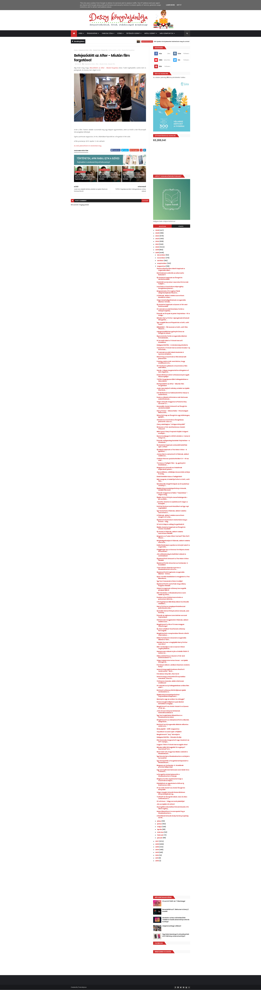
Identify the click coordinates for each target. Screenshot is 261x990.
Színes (119, 33)
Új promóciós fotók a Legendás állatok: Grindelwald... (172, 337)
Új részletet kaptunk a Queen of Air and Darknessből (172, 305)
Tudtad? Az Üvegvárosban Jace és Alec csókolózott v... (172, 798)
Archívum (162, 226)
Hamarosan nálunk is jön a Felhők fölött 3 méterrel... (173, 652)
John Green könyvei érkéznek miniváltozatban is (168, 712)
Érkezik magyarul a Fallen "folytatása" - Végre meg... (172, 494)
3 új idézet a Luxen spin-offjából (169, 732)
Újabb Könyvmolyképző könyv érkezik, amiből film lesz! (171, 489)
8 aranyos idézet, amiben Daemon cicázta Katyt (173, 666)
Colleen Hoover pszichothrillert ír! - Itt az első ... (173, 459)
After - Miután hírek (94, 50)
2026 (157, 230)
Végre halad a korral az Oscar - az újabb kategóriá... (172, 661)
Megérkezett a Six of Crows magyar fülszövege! (170, 625)
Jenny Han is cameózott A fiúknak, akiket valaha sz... (173, 455)
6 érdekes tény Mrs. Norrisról (168, 674)
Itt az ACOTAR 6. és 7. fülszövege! (173, 901)
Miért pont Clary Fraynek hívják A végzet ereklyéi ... (172, 432)
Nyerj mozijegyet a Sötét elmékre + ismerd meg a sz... (173, 437)
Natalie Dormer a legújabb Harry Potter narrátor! (172, 643)
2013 (157, 852)
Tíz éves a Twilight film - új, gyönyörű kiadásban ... (171, 464)
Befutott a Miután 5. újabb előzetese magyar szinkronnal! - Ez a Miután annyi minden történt (109, 176)
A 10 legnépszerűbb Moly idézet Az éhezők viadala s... (173, 603)
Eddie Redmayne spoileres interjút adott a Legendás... (173, 546)
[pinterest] (183, 987)
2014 (157, 850)
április (159, 829)
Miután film (104, 50)
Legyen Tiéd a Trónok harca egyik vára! (172, 745)
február (160, 835)
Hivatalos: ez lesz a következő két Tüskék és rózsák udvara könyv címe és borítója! (175, 920)
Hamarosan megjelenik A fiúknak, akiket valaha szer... (172, 621)
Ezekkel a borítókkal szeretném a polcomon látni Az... (170, 598)
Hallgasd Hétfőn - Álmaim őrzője (169, 737)
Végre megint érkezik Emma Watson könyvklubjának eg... (171, 793)
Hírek (81, 33)
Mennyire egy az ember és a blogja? (171, 699)
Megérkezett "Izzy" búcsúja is (168, 734)
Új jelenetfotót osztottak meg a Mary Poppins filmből (171, 585)
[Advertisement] (171, 158)
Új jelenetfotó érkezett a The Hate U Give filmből (173, 559)
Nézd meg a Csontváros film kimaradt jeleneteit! (171, 358)
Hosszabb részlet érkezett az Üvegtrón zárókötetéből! (172, 407)
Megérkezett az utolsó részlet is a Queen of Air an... (173, 707)
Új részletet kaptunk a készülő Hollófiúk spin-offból (172, 446)
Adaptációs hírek (120, 41)
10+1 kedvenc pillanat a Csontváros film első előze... (172, 367)
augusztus (161, 266)
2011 (157, 858)
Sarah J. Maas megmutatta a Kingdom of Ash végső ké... (173, 371)
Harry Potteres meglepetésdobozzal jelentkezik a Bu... (171, 607)
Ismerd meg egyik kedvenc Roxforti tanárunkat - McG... (170, 670)
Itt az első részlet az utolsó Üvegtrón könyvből (171, 789)
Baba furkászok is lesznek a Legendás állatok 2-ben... (171, 639)
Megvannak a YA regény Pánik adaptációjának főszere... (168, 292)
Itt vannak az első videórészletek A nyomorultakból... (170, 353)
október (160, 261)
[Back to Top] (189, 987)
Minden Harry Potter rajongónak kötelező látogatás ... (173, 319)
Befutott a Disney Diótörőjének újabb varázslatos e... (171, 691)
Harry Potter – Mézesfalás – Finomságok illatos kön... (172, 412)
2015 (157, 847)
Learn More (170, 5)
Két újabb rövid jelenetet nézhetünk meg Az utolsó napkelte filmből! (151, 41)
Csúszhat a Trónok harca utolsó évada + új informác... (173, 349)
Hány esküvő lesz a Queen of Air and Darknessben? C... (171, 657)
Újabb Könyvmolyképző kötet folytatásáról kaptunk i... (168, 695)
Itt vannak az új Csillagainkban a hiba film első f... (173, 686)
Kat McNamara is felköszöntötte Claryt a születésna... (173, 394)
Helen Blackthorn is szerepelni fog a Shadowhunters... (171, 812)
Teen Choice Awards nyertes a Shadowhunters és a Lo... (169, 568)
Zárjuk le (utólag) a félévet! (171, 926)
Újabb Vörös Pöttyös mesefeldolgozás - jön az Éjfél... (172, 498)
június (159, 824)
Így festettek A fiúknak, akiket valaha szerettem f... (171, 512)
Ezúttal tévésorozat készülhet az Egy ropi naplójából (173, 507)
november (161, 258)
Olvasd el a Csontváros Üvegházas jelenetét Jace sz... (170, 421)
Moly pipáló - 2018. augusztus (168, 729)
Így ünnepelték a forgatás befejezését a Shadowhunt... (172, 762)
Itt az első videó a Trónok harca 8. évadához (170, 341)
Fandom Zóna (107, 33)
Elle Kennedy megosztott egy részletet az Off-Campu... (173, 741)
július (159, 821)
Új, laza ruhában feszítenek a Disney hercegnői (171, 630)
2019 (157, 250)
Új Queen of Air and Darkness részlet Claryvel (171, 428)
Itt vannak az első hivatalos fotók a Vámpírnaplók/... (170, 310)
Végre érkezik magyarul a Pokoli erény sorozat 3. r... (172, 403)
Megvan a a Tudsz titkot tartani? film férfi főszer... (173, 537)
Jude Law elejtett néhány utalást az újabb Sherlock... (173, 389)
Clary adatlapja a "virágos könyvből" (171, 424)
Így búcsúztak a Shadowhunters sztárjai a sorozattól (173, 757)
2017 (157, 841)
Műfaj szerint (149, 33)
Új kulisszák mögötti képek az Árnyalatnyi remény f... (173, 485)
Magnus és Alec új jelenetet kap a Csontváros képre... (170, 780)
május (159, 827)
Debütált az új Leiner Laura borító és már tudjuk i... (173, 283)
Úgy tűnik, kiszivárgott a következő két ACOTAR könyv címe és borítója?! (175, 935)
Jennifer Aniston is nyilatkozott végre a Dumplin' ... (172, 503)
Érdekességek (92, 33)
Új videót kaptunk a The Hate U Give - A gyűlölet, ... (172, 450)
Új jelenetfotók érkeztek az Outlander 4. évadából (172, 564)
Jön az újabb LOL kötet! (166, 804)
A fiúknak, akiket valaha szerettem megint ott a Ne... (170, 516)
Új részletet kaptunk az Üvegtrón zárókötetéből (169, 278)
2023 (157, 239)
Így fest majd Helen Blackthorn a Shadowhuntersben (169, 716)
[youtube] (186, 987)
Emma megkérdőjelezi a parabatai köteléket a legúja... (170, 703)
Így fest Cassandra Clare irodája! (170, 581)
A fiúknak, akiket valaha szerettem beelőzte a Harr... (170, 296)
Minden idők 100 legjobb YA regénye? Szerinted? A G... (171, 748)
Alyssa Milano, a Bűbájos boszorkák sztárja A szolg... (173, 473)
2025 (157, 233)
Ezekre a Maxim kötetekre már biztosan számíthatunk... (172, 398)
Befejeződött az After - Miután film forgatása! (170, 385)
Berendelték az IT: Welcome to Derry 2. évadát (175, 910)
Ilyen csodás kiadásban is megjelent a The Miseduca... (173, 577)
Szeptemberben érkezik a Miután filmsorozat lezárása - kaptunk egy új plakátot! (85, 177)
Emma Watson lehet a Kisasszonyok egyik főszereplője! (173, 376)
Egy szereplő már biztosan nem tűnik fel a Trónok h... (173, 771)
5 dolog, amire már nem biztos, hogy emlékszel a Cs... (171, 362)
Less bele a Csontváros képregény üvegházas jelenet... (170, 287)
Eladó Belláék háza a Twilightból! (169, 477)
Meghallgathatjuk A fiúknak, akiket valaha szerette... (173, 541)
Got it (179, 5)
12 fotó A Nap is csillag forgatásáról (170, 524)
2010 (157, 861)
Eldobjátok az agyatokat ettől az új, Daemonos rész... (170, 784)
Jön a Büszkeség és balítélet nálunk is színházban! (171, 555)
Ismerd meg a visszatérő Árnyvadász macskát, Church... (171, 677)
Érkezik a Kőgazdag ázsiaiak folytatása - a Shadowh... (173, 441)
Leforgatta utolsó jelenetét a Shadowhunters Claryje (168, 775)
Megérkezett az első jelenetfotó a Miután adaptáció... (173, 721)
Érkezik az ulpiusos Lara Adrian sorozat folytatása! (172, 616)
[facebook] (175, 987)
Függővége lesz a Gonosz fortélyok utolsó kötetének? (173, 550)
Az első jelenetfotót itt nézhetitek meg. (88, 146)
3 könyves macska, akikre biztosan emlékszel (170, 682)
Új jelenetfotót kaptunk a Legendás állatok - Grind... (170, 573)
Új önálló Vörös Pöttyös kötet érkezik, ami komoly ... (173, 612)
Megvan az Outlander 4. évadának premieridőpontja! (170, 766)
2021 (157, 244)
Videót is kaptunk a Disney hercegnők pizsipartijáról (171, 589)
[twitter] (181, 987)
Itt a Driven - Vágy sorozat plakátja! (171, 801)
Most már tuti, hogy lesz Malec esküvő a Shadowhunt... (172, 753)
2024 (157, 236)
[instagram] (178, 987)
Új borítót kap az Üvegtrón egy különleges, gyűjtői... (173, 416)
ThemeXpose (82, 987)
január (160, 838)
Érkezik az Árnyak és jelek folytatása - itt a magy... (173, 314)
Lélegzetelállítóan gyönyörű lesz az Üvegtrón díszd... (170, 332)
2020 (157, 247)
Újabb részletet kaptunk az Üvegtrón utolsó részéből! (171, 528)
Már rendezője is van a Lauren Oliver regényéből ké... (171, 648)
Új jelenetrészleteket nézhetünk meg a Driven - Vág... (172, 521)
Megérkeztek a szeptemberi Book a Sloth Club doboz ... (173, 634)
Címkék (180, 226)
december (161, 255)
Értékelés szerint (133, 33)
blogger (145, 200)
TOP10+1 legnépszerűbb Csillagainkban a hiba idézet (172, 380)
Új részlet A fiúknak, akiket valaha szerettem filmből (170, 532)
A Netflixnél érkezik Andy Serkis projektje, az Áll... (173, 817)
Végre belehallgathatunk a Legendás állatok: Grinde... (171, 301)
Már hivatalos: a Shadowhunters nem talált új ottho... (171, 594)
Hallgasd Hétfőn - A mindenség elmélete (172, 345)
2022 (157, 241)
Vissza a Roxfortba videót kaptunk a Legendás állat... (171, 269)
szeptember (162, 263)
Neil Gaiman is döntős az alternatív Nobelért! (170, 274)
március (160, 832)
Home (76, 50)
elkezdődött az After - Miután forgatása (104, 68)
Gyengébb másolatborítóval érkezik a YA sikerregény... (173, 808)
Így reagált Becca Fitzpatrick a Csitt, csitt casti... (173, 323)
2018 (157, 253)
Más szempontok (166, 33)
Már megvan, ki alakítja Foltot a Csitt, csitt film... (173, 480)
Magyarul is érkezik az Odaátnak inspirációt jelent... (169, 468)
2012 (157, 855)
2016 (157, 844)
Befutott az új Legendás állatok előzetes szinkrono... (172, 725)
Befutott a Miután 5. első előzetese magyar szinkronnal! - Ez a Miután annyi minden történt (133, 176)
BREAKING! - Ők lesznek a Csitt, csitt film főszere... (172, 328)
